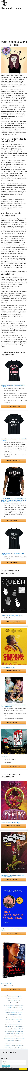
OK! (23, 1069)
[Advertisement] (14, 24)
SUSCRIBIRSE (6, 1065)
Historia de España (11, 8)
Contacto (3, 1055)
